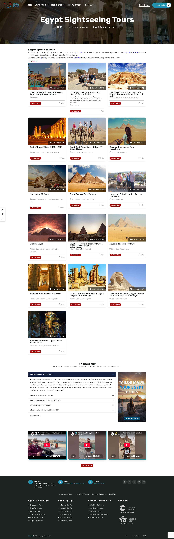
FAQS (144, 536)
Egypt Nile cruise (79, 58)
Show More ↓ (35, 415)
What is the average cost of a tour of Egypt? (45, 400)
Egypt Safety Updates (82, 494)
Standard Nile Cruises (96, 508)
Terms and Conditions (65, 494)
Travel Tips (112, 494)
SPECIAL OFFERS (74, 5)
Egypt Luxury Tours (36, 505)
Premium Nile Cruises (96, 517)
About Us (88, 5)
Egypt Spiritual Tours (36, 517)
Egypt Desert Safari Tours (38, 514)
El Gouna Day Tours (65, 517)
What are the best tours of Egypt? (41, 374)
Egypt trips (78, 52)
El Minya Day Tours (65, 521)
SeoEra (30, 536)
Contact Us (135, 536)
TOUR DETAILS (35, 103)
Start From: (58, 88)
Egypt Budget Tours (36, 521)
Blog (126, 536)
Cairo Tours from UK (65, 511)
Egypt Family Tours (36, 508)
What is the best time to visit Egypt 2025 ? (44, 410)
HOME (29, 5)
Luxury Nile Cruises (95, 511)
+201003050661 (99, 483)
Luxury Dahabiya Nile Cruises (98, 514)
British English (144, 5)
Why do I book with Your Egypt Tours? (43, 395)
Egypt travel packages (131, 52)
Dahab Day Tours (65, 514)
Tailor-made (160, 5)
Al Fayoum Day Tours (66, 505)
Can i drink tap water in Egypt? (40, 405)
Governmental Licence (99, 494)
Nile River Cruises (35, 511)
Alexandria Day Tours (66, 508)
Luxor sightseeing (41, 58)
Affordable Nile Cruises (96, 505)
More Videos (86, 465)
